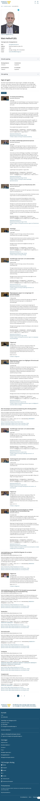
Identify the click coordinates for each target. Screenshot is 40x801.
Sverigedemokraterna (14, 44)
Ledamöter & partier (7, 6)
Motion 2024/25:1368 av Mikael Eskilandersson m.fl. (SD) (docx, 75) (15, 626)
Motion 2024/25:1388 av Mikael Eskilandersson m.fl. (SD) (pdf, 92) (15, 690)
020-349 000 (5, 724)
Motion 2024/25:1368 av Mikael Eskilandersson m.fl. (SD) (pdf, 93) (15, 627)
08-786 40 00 (5, 717)
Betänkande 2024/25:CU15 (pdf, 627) (18, 452)
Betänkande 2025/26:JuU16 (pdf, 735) (19, 253)
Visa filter (4, 93)
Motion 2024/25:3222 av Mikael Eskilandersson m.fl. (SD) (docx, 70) (15, 606)
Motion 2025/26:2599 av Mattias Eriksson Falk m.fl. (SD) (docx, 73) (15, 423)
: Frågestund (15, 356)
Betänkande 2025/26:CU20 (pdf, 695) (18, 286)
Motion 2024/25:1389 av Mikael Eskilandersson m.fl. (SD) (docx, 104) (16, 668)
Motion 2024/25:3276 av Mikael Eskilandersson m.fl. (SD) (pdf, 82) (15, 569)
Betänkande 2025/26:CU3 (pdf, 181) (18, 402)
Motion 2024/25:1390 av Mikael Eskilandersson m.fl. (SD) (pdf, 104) (15, 647)
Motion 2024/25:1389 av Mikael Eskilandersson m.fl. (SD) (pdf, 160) (15, 670)
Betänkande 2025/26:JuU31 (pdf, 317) (19, 221)
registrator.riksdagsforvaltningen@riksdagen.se (12, 736)
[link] (15, 696)
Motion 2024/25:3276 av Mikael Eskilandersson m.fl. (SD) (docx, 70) (15, 568)
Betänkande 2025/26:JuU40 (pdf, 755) (19, 178)
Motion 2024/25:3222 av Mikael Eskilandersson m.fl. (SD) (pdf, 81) (15, 607)
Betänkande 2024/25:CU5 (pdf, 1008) (18, 545)
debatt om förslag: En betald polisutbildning (21, 136)
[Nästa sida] (24, 696)
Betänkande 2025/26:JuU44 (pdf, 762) (19, 135)
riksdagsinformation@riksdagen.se (9, 726)
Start (2, 6)
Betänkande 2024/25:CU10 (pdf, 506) (18, 485)
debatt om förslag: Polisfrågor (18, 254)
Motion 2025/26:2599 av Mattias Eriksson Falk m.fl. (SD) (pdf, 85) (15, 424)
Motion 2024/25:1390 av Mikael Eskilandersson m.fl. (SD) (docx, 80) (15, 646)
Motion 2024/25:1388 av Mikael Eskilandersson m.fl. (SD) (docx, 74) (15, 688)
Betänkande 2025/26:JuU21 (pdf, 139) (19, 335)
